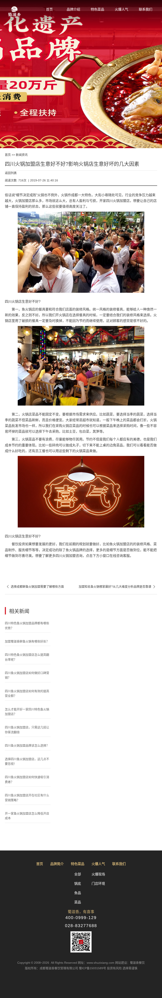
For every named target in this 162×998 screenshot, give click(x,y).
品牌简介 (57, 864)
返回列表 (11, 173)
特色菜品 (97, 9)
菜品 (77, 902)
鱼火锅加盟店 (119, 544)
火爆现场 (98, 874)
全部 (77, 874)
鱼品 (77, 893)
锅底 (77, 883)
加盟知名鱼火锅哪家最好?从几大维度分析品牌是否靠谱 (118, 587)
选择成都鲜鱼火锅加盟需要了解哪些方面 (34, 587)
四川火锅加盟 (116, 201)
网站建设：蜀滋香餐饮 (130, 962)
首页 (49, 9)
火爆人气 (121, 9)
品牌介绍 (73, 9)
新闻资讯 (22, 154)
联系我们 (145, 9)
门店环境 (98, 883)
